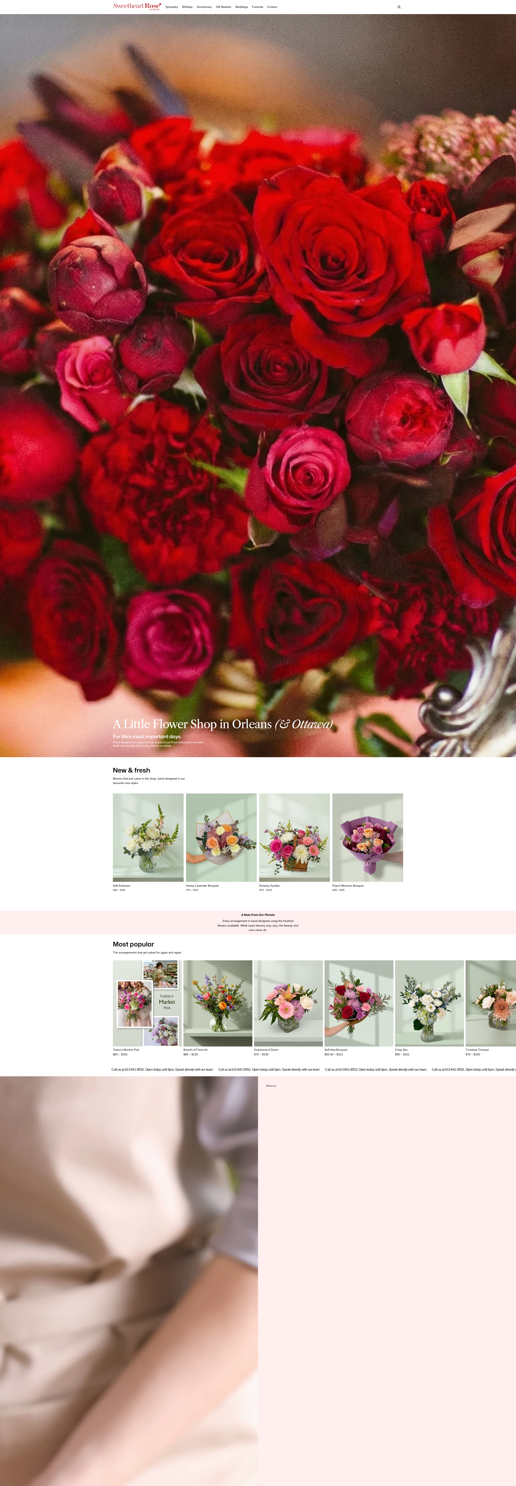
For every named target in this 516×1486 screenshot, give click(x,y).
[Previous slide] (119, 837)
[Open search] (399, 7)
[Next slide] (178, 837)
